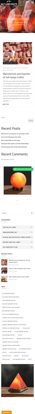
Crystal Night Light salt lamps (9, 300)
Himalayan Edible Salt (10, 232)
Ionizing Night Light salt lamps (21, 331)
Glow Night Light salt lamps (8, 311)
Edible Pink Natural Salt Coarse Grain (11, 307)
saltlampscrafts (22, 68)
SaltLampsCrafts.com (10, 63)
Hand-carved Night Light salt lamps (10, 314)
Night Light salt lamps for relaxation (10, 342)
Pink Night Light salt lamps (25, 349)
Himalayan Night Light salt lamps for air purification (14, 324)
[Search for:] (17, 213)
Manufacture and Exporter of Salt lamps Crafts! (16, 75)
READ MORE (6, 104)
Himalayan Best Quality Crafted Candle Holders (15, 144)
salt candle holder (6, 356)
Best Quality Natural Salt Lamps (10, 140)
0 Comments (9, 70)
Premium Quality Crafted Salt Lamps (17, 352)
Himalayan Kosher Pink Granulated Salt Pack (12, 317)
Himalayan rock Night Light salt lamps (11, 328)
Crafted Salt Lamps (9, 227)
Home (9, 22)
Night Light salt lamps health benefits (11, 345)
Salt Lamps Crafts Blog (20, 22)
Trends (29, 359)
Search (3, 118)
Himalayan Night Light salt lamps (9, 321)
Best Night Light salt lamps (8, 293)
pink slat (4, 352)
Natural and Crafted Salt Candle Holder (16, 237)
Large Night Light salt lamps (8, 335)
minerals (20, 335)
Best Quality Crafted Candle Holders (10, 297)
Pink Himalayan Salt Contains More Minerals (14, 147)
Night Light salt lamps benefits (24, 338)
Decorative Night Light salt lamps (10, 304)
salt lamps (16, 356)
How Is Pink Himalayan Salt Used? (11, 137)
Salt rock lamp (25, 356)
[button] (23, 169)
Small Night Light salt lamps (19, 359)
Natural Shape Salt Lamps (11, 242)
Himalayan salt (26, 328)
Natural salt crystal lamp (8, 338)
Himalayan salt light (6, 331)
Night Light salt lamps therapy (9, 349)
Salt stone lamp (6, 359)
